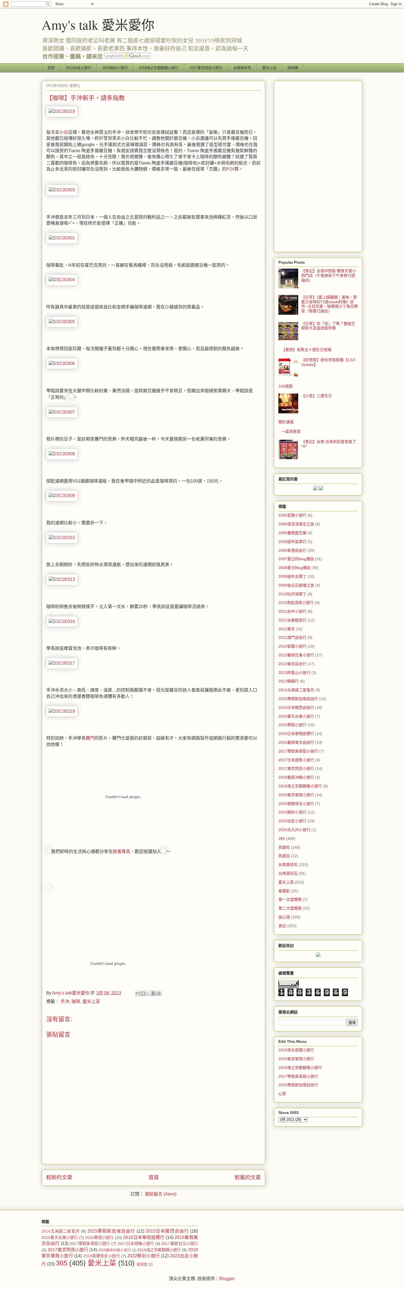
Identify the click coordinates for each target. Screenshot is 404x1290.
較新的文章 (59, 1177)
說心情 (284, 917)
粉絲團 (292, 68)
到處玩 (284, 856)
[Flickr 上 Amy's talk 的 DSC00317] (62, 663)
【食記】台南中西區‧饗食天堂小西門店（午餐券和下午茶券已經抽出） (328, 275)
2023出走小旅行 (78, 68)
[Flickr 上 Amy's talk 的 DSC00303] (62, 190)
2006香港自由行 (292, 550)
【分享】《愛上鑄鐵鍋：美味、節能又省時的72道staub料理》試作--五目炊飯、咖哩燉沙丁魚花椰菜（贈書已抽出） (329, 304)
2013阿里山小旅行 (294, 672)
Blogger (226, 1278)
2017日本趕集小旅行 (296, 760)
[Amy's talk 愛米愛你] (48, 888)
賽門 (90, 738)
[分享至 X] (148, 993)
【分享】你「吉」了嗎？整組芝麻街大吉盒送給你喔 (328, 325)
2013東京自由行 (292, 664)
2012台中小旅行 (292, 611)
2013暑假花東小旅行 (296, 655)
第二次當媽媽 (289, 908)
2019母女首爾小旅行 (296, 1050)
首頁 (51, 68)
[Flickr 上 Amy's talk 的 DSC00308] (62, 454)
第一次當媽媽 (289, 899)
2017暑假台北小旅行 (179, 1243)
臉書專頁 (121, 851)
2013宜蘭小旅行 (292, 646)
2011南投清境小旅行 (296, 602)
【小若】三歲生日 (316, 396)
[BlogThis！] (143, 993)
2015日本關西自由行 (296, 707)
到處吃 (284, 847)
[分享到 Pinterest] (159, 993)
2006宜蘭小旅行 (292, 515)
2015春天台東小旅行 (296, 716)
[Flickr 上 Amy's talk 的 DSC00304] (62, 279)
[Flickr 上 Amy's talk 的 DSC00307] (62, 412)
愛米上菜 (269, 68)
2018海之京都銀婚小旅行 (159, 68)
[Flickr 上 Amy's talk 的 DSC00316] (62, 621)
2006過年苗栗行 (292, 541)
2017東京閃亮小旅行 (206, 68)
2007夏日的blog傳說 (296, 559)
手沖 (64, 1001)
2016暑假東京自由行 (296, 742)
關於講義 (286, 422)
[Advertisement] (318, 165)
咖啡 (75, 1001)
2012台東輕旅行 (292, 620)
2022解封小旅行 (115, 68)
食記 (282, 926)
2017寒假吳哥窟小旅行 (298, 751)
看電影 (284, 891)
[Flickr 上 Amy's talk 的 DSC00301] (62, 238)
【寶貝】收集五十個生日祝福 (306, 349)
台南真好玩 (288, 873)
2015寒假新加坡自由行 (298, 698)
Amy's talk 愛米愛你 (98, 24)
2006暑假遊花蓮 (292, 533)
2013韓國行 (288, 681)
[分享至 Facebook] (153, 993)
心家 (282, 1093)
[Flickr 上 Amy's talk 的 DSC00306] (62, 363)
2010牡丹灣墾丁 (292, 594)
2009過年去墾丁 (292, 576)
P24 (230, 169)
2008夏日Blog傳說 (294, 567)
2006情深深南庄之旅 (296, 524)
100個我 (285, 386)
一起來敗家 (291, 431)
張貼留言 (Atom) (160, 1194)
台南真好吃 (242, 68)
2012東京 (286, 629)
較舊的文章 (248, 1177)
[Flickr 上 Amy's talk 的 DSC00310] (62, 537)
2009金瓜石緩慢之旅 (296, 585)
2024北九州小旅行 (294, 830)
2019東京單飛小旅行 (296, 795)
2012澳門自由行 (292, 637)
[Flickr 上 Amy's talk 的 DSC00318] (62, 711)
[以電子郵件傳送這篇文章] (138, 993)
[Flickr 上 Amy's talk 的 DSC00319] (62, 111)
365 (281, 838)
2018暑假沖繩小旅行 (296, 777)
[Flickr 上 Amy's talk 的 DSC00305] (62, 321)
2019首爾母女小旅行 (296, 803)
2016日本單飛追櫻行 (296, 733)
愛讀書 (142, 1264)
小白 (63, 132)
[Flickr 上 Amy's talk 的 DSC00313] (62, 579)
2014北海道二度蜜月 (296, 690)
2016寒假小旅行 (292, 725)
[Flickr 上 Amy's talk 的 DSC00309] (62, 495)
